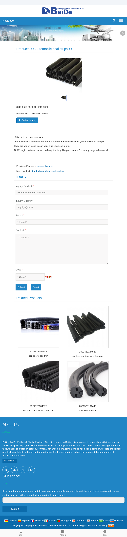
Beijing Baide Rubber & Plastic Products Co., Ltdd (51, 525)
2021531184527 (87, 351)
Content (21, 230)
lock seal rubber (45, 166)
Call (21, 535)
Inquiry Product (25, 186)
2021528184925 (38, 406)
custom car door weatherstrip (87, 356)
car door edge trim (38, 355)
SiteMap (103, 525)
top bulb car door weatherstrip (48, 171)
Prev (4, 33)
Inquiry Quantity (24, 200)
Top (105, 535)
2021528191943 (38, 351)
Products (22, 49)
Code (19, 269)
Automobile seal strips (51, 49)
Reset (36, 287)
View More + (9, 461)
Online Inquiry (28, 120)
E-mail (20, 215)
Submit (21, 287)
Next (122, 33)
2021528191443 (87, 406)
